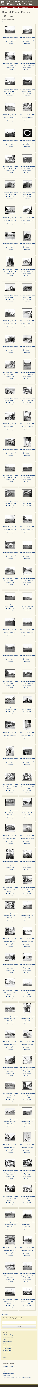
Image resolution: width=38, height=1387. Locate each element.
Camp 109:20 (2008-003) (27, 297)
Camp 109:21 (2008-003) (10, 323)
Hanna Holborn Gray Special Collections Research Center (17, 1377)
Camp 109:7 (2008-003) (27, 400)
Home (2, 7)
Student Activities (7, 1341)
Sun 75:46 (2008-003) (27, 143)
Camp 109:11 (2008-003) (27, 169)
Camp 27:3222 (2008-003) (10, 91)
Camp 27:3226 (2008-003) (10, 143)
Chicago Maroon (7, 1348)
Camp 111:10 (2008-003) (10, 477)
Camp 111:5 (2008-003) (10, 580)
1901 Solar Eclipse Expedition (10, 166)
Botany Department (7, 1350)
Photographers (6, 1352)
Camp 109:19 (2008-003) (27, 272)
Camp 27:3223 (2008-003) (27, 91)
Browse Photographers (10, 7)
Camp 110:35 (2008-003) (27, 452)
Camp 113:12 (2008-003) (27, 658)
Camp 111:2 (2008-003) (10, 555)
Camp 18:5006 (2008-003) (10, 735)
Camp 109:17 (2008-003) (27, 246)
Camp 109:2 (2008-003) (10, 297)
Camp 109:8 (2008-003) (10, 426)
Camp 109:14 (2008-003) (10, 220)
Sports (4, 1344)
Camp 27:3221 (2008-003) (27, 66)
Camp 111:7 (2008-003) (10, 606)
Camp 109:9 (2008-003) (27, 426)
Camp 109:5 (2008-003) (10, 400)
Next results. (5, 22)
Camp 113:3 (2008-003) (27, 683)
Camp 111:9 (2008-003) (10, 632)
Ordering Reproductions (9, 1368)
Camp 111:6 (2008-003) (27, 580)
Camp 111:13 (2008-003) (27, 503)
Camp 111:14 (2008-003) (10, 529)
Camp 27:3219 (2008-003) (27, 40)
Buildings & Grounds (8, 1337)
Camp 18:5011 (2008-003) (27, 735)
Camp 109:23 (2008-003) (10, 349)
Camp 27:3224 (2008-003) (10, 117)
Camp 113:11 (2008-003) (10, 658)
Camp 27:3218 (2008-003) (10, 40)
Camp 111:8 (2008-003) (27, 606)
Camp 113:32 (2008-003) (10, 709)
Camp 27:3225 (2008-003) (27, 117)
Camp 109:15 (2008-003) (27, 220)
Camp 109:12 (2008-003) (10, 194)
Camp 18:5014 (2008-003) (10, 761)
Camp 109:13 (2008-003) (27, 194)
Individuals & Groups (8, 1335)
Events (4, 1339)
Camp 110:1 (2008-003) (10, 452)
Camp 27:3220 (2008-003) (10, 66)
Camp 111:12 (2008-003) (10, 503)
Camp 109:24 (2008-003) (27, 349)
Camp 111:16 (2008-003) (27, 529)
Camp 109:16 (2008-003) (10, 246)
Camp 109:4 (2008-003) (27, 374)
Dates (4, 1357)
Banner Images (6, 1375)
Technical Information (8, 1373)
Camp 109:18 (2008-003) (10, 272)
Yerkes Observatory (7, 1346)
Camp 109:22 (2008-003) (27, 323)
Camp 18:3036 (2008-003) (27, 709)
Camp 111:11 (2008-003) (27, 477)
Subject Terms (6, 1355)
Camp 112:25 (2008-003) (27, 632)
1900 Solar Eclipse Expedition (10, 37)
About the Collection (8, 1366)
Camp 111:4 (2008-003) (27, 555)
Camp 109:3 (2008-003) (10, 374)
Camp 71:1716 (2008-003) (27, 761)
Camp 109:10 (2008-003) (10, 169)
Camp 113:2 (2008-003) (10, 683)
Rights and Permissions (8, 1371)
